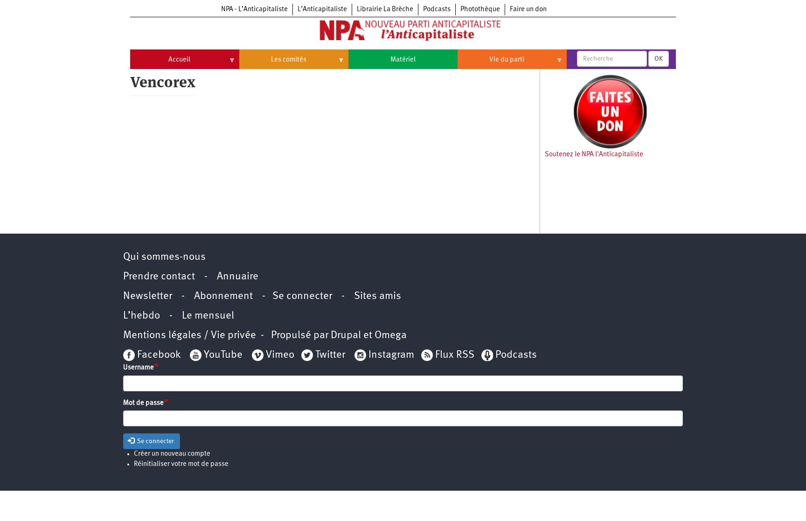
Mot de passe (143, 403)
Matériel (403, 59)
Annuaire (237, 276)
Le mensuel (208, 316)
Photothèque (480, 9)
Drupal (346, 335)
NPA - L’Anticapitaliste (254, 9)
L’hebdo (141, 316)
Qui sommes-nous (164, 257)
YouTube (222, 355)
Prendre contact (159, 276)
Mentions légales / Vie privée (189, 335)
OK (658, 59)
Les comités (272, 63)
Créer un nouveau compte (172, 454)
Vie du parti (491, 63)
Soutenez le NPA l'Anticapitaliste (594, 154)
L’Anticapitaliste (322, 9)
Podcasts (437, 9)
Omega (391, 335)
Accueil (160, 63)
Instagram (391, 355)
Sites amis (377, 296)
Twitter (330, 355)
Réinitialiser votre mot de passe (181, 464)
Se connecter (302, 296)
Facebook (158, 355)
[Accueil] (403, 32)
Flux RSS (454, 355)
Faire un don (528, 9)
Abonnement (223, 296)
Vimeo (280, 355)
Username (138, 367)
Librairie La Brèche (385, 9)
